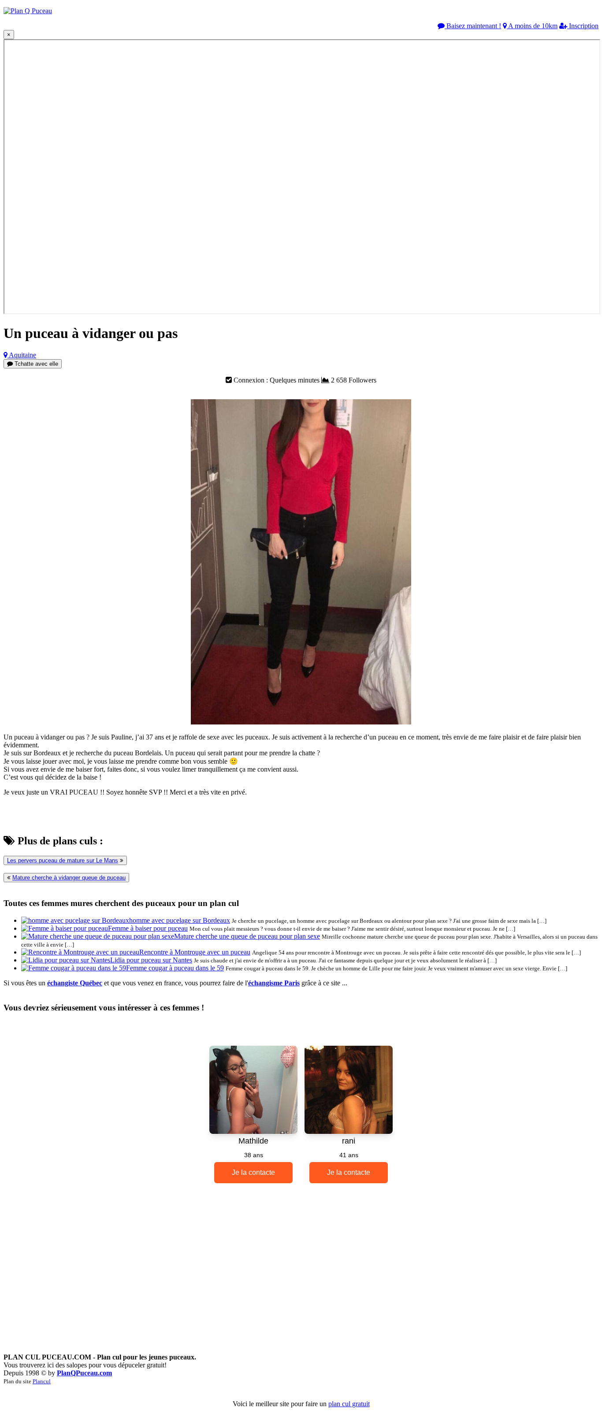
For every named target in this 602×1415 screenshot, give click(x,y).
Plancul (42, 1381)
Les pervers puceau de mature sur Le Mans (62, 860)
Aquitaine (21, 355)
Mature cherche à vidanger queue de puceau (69, 877)
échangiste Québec (74, 983)
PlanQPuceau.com (84, 1373)
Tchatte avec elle (35, 363)
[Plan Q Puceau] (28, 11)
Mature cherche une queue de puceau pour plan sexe (247, 936)
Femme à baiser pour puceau (148, 928)
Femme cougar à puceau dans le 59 (175, 968)
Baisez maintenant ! (473, 26)
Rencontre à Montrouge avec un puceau (194, 952)
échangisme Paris (274, 983)
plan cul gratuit (349, 1404)
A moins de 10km (532, 26)
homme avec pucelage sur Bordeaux (179, 920)
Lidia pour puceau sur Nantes (151, 960)
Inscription (582, 26)
